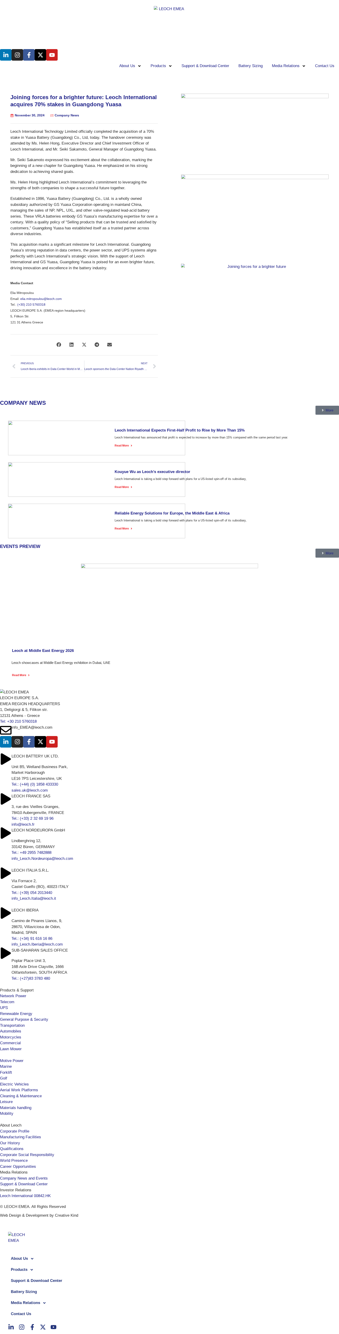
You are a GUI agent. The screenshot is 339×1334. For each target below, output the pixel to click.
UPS (4, 1008)
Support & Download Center (205, 66)
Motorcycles (10, 1037)
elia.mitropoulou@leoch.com (41, 299)
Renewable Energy (16, 1014)
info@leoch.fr (23, 824)
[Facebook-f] (29, 55)
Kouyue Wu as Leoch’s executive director (152, 472)
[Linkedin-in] (6, 55)
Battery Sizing (250, 66)
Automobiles (10, 1031)
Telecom (7, 1002)
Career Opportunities (18, 1166)
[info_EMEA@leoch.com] (6, 730)
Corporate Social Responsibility (27, 1155)
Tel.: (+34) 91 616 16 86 (32, 938)
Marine (6, 1066)
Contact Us (324, 66)
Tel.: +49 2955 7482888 (31, 852)
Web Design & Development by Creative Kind (39, 1215)
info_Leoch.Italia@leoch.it (34, 898)
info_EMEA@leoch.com (32, 727)
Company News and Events (24, 1178)
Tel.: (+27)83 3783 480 (31, 978)
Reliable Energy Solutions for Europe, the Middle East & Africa (172, 513)
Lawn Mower (11, 1049)
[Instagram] (17, 55)
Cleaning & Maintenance (21, 1096)
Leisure (6, 1102)
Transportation (12, 1025)
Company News (67, 115)
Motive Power (12, 1061)
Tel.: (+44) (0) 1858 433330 (35, 784)
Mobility (6, 1113)
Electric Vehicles (14, 1084)
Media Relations (286, 66)
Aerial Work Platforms (19, 1090)
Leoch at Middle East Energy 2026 (43, 650)
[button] (59, 345)
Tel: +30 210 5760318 (18, 721)
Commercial (10, 1043)
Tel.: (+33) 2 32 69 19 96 (33, 818)
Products (158, 66)
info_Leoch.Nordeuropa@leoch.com (42, 858)
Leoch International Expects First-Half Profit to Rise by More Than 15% (180, 430)
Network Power (13, 996)
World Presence (14, 1160)
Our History (10, 1143)
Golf (3, 1078)
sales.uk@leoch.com (30, 790)
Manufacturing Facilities (20, 1137)
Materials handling (15, 1108)
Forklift (6, 1072)
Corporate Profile (14, 1131)
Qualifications (12, 1149)
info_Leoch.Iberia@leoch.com (37, 944)
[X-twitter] (40, 55)
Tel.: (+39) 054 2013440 (32, 892)
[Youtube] (52, 55)
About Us (127, 66)
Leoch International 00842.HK (25, 1196)
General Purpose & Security (24, 1019)
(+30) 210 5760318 (31, 304)
